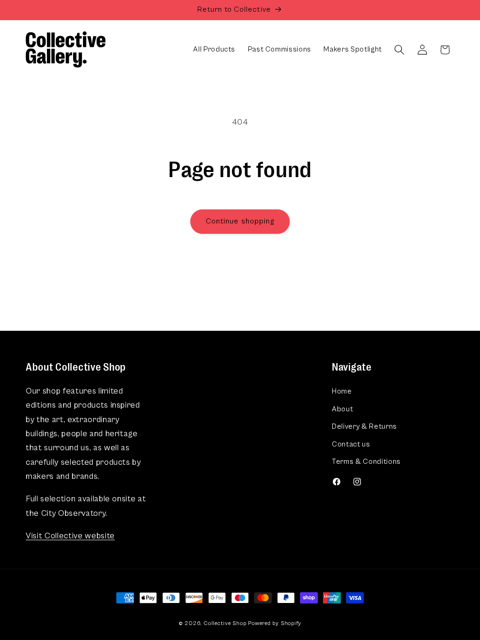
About (342, 409)
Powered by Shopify (274, 623)
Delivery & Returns (364, 427)
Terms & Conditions (366, 462)
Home (342, 391)
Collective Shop (225, 623)
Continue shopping (240, 221)
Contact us (351, 444)
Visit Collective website (70, 536)
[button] (399, 49)
